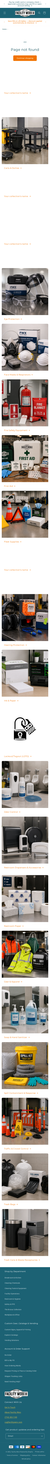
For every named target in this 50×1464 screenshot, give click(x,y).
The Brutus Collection (13, 1309)
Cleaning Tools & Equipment (16, 1288)
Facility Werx (15, 1452)
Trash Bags (9, 1204)
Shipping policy (25, 1455)
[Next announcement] (45, 3)
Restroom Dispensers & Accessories (22, 867)
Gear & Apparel (12, 981)
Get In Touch (10, 1407)
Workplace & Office (12, 1315)
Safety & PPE (10, 1304)
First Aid (8, 486)
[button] (4, 12)
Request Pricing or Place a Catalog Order (21, 1371)
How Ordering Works (13, 1366)
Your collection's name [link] (16, 93)
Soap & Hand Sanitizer (15, 1037)
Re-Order (8, 1355)
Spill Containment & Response (20, 1093)
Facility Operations (12, 1294)
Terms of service (12, 1455)
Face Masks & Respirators (17, 375)
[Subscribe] (41, 1436)
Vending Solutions (12, 1340)
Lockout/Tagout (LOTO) (16, 756)
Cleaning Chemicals (12, 1283)
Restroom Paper (12, 926)
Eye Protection (12, 319)
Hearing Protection (14, 645)
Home (4, 29)
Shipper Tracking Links (13, 1376)
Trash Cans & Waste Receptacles (21, 1260)
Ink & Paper (10, 700)
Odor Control (11, 812)
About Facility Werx (13, 1412)
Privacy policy (39, 1451)
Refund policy (26, 1459)
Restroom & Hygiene (13, 1299)
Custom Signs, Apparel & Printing (18, 1330)
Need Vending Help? (12, 1382)
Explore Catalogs (11, 1335)
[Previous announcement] (4, 3)
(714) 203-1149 (11, 1417)
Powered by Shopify (26, 1452)
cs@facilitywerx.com (13, 1422)
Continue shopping (25, 58)
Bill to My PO (10, 1360)
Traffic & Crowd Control (16, 1149)
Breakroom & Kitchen (13, 1278)
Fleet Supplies (11, 542)
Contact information (38, 1455)
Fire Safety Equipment (16, 430)
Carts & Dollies (11, 168)
